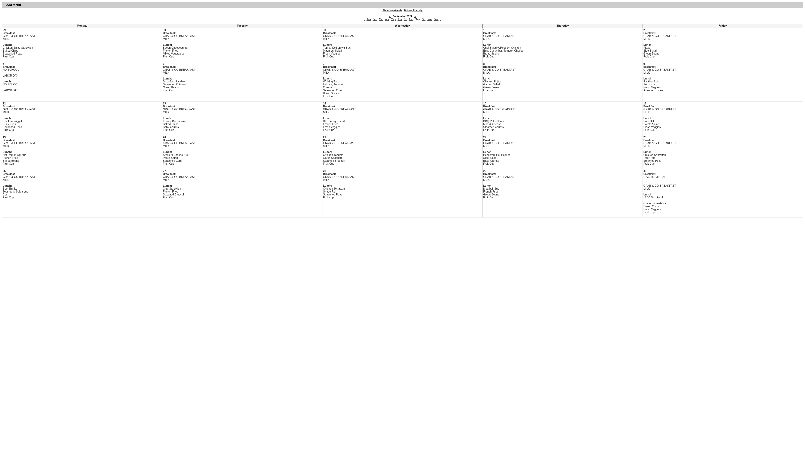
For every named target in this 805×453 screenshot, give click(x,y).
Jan (369, 19)
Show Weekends (392, 10)
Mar (381, 19)
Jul (405, 19)
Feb (375, 19)
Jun (400, 19)
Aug (411, 19)
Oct (424, 19)
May (393, 19)
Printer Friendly (413, 10)
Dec (436, 19)
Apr (387, 19)
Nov (429, 19)
